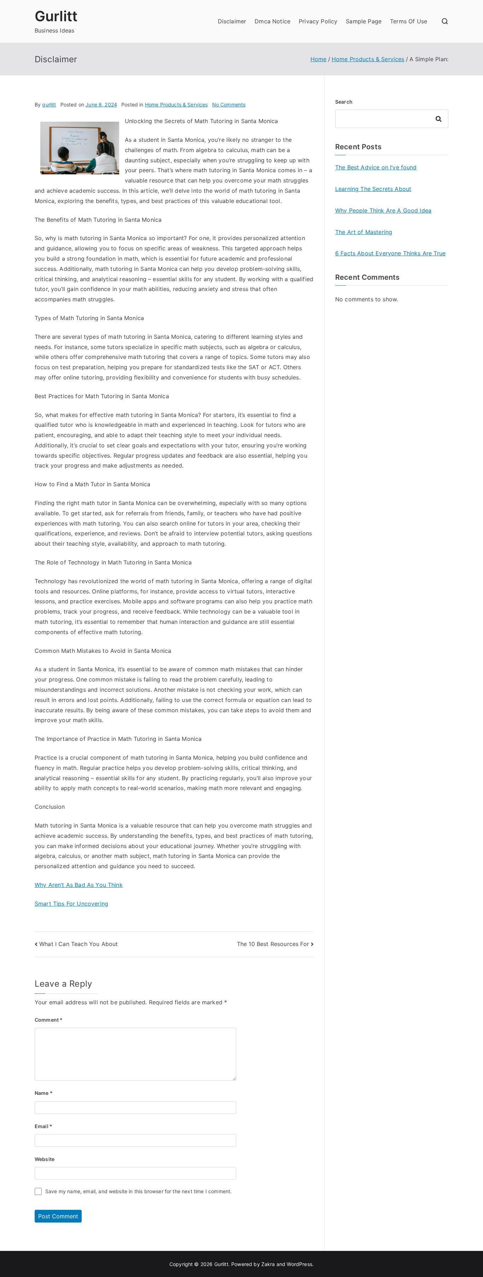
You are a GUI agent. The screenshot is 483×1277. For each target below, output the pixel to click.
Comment (49, 1020)
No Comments (229, 104)
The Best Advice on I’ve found (376, 167)
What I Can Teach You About (78, 943)
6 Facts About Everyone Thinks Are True (390, 253)
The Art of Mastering (363, 232)
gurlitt (49, 104)
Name (44, 1093)
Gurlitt (56, 16)
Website (44, 1159)
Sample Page (364, 21)
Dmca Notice (272, 21)
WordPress (299, 1264)
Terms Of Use (408, 21)
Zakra (268, 1264)
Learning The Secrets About (373, 188)
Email (43, 1126)
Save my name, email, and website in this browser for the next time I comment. (138, 1191)
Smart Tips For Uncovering (71, 903)
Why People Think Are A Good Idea (383, 210)
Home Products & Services (176, 104)
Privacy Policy (318, 21)
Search (344, 102)
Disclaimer (232, 21)
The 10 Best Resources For (273, 943)
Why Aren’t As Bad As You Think (79, 884)
